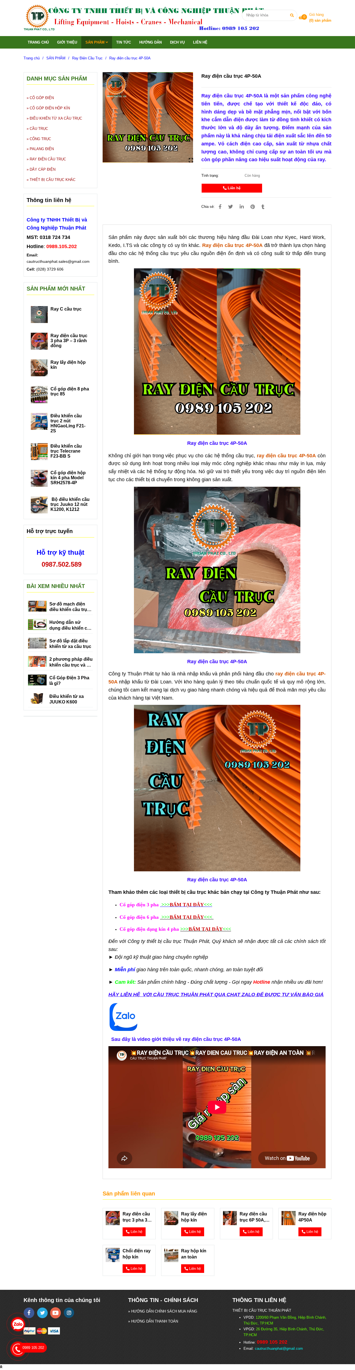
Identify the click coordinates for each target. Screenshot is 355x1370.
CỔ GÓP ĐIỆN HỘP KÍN (50, 108)
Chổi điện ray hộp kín (137, 1253)
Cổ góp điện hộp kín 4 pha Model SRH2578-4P (68, 477)
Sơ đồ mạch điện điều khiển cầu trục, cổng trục (70, 607)
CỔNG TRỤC (40, 139)
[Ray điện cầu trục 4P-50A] (150, 18)
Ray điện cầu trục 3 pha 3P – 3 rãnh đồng (137, 1217)
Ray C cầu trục (66, 309)
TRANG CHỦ (38, 42)
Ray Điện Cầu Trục (87, 58)
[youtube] (55, 1312)
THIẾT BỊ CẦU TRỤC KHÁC (52, 180)
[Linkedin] (242, 207)
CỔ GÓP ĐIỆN (42, 98)
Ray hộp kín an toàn (193, 1253)
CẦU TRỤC (39, 129)
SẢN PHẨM (95, 42)
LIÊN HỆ (200, 42)
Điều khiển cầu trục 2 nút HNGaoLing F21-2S (67, 423)
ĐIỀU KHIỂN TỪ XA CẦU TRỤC (56, 118)
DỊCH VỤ (177, 42)
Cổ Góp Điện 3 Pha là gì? (69, 680)
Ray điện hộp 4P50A (312, 1217)
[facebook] (29, 1312)
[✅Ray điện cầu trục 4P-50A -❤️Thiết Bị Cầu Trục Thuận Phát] (148, 117)
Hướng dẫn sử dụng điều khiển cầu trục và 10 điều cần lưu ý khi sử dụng (70, 625)
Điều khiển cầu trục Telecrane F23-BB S (66, 451)
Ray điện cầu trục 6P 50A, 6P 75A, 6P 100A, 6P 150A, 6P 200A (253, 1217)
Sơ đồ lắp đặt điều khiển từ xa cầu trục (70, 644)
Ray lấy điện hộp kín (194, 1217)
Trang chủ (32, 58)
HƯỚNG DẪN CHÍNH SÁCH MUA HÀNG (164, 1311)
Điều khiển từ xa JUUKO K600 (66, 699)
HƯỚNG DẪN (150, 42)
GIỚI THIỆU (67, 42)
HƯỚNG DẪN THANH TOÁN (154, 1321)
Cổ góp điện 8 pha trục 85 (69, 391)
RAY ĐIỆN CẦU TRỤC (48, 159)
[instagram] (69, 1312)
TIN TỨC (123, 42)
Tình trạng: (210, 175)
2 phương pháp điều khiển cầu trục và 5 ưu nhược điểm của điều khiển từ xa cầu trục (71, 662)
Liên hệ (233, 188)
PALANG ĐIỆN (42, 149)
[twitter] (42, 1312)
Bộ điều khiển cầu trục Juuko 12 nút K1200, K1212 (70, 504)
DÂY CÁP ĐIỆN (42, 169)
